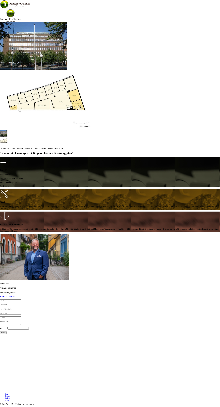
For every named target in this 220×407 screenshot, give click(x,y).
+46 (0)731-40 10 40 (7, 297)
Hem (6, 394)
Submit (3, 332)
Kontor (7, 396)
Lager (7, 400)
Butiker (7, 398)
